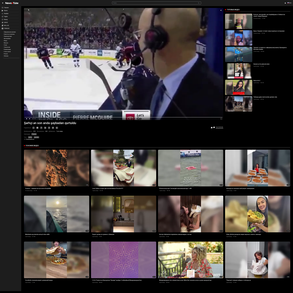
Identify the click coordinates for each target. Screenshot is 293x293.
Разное (6, 53)
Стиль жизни (7, 51)
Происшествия (8, 36)
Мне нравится (212, 127)
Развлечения (7, 49)
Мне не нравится (214, 127)
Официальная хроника (10, 32)
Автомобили (7, 38)
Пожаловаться (29, 139)
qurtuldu (36, 137)
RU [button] (290, 3)
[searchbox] (154, 3)
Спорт (5, 45)
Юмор (5, 40)
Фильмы (6, 56)
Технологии (7, 47)
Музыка (6, 43)
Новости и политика (9, 34)
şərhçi (30, 137)
